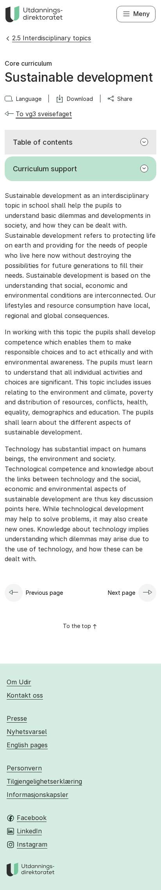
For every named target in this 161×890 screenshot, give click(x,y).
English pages (27, 745)
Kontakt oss (25, 695)
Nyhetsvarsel (27, 732)
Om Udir (19, 682)
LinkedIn (29, 831)
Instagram (32, 844)
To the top (77, 626)
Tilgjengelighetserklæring (44, 781)
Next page (121, 592)
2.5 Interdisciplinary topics (51, 38)
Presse (17, 718)
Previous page (44, 592)
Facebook (32, 818)
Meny (141, 14)
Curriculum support (45, 169)
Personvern (24, 768)
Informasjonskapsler (37, 794)
